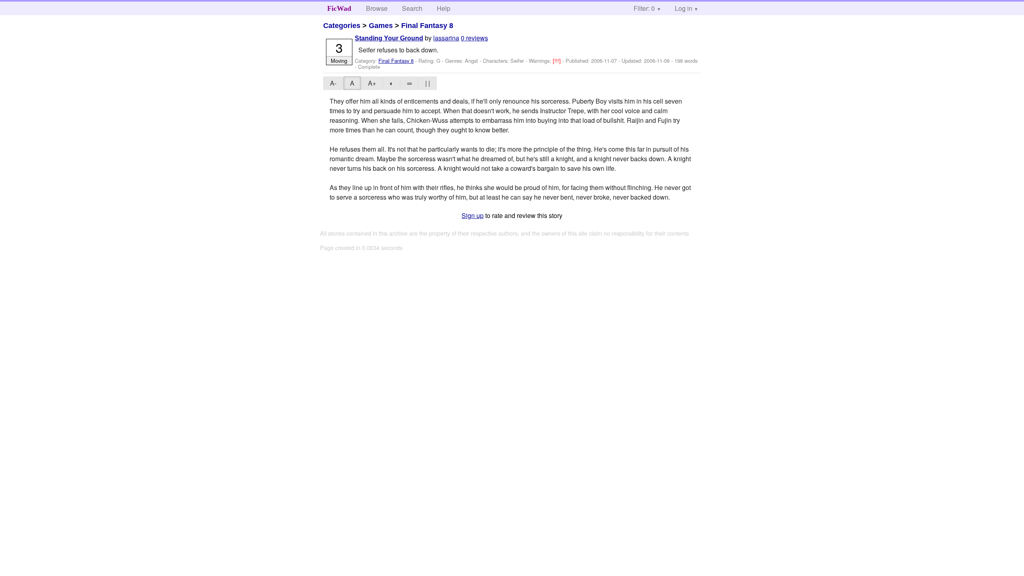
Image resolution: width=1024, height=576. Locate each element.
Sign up (473, 215)
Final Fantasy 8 (427, 26)
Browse (377, 8)
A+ (372, 83)
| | (427, 83)
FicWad (339, 8)
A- (333, 83)
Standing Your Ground (389, 38)
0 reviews (474, 37)
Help (443, 8)
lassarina (446, 37)
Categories (341, 26)
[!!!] (557, 60)
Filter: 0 (644, 8)
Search (412, 8)
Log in (683, 8)
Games (381, 26)
